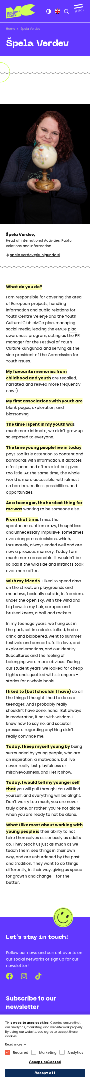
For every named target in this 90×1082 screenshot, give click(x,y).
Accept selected (45, 1062)
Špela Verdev (30, 28)
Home (10, 29)
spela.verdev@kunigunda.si (35, 254)
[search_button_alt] (66, 11)
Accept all (45, 1073)
